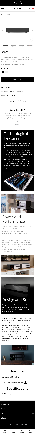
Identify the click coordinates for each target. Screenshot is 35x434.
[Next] (31, 30)
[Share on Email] (15, 95)
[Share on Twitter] (10, 95)
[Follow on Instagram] (19, 4)
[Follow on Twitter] (16, 4)
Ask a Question (5, 87)
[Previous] (4, 30)
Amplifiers (20, 91)
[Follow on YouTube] (21, 4)
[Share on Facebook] (7, 95)
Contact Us (18, 2)
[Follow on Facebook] (14, 4)
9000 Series (12, 91)
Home (3, 15)
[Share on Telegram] (12, 95)
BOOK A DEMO (17, 79)
